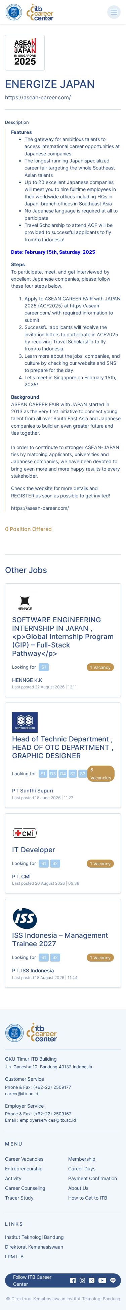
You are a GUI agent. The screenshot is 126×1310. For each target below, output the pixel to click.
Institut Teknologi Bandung (34, 1237)
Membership (81, 1159)
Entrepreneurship (24, 1168)
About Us (78, 1188)
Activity (13, 1178)
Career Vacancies (24, 1159)
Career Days (81, 1168)
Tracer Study (19, 1198)
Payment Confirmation (92, 1178)
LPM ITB (14, 1256)
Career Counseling (25, 1188)
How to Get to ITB (87, 1198)
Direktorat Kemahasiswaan (34, 1247)
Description (17, 122)
